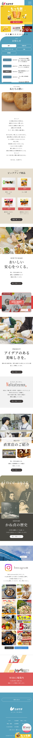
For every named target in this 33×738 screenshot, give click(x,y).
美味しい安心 (23, 720)
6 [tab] (17, 34)
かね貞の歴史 (9, 726)
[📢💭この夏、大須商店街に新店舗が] (24, 638)
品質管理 (16, 723)
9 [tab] (24, 34)
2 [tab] (8, 34)
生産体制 (16, 720)
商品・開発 (9, 723)
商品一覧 (15, 219)
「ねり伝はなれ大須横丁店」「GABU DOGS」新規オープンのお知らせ (23, 60)
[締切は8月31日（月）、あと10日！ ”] (9, 607)
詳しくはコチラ (16, 22)
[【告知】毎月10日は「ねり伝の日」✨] (24, 622)
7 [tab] (20, 34)
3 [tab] (11, 34)
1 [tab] (6, 34)
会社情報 (16, 726)
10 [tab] (27, 34)
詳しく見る (15, 283)
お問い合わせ (16, 699)
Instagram (20, 729)
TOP (9, 720)
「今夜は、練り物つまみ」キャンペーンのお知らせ (24, 66)
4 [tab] (13, 34)
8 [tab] (22, 34)
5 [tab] (15, 34)
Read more (23, 556)
